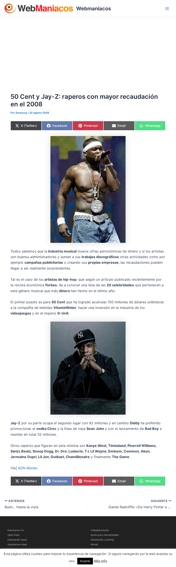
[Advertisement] (88, 49)
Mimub (94, 544)
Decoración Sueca (17, 539)
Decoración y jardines (102, 539)
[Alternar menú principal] (167, 8)
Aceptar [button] (85, 561)
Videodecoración (100, 530)
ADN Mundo (28, 468)
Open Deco (14, 535)
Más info (100, 561)
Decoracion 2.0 (16, 530)
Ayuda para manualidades (105, 535)
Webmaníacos (93, 8)
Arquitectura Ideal (17, 544)
